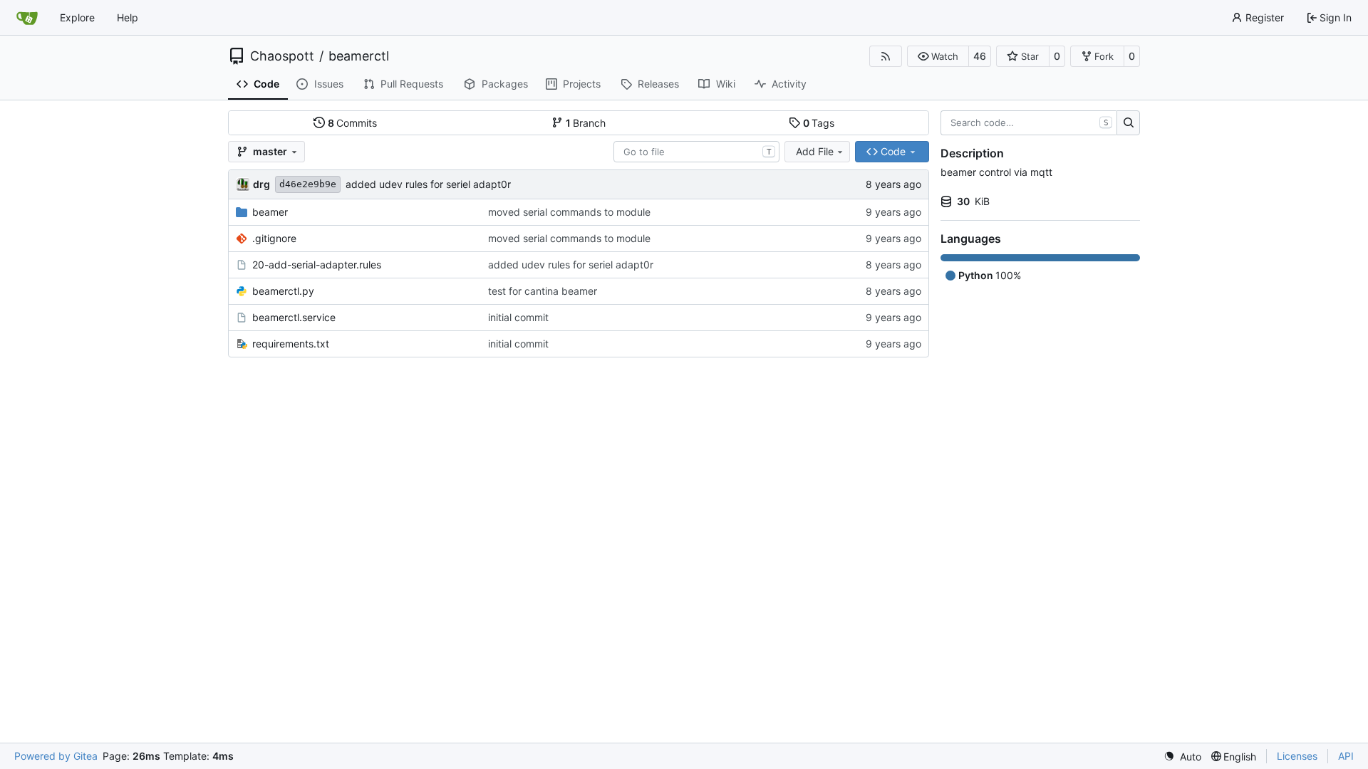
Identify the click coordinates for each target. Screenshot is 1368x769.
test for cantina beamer (542, 291)
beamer (270, 212)
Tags (819, 123)
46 (979, 56)
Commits (353, 123)
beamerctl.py (283, 291)
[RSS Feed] (885, 56)
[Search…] (1128, 123)
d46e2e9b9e (307, 184)
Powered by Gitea (56, 756)
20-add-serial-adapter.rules (316, 264)
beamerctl (358, 56)
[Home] (27, 18)
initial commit (518, 317)
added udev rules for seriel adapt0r (428, 184)
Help (127, 17)
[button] (938, 56)
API (1346, 756)
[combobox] (696, 151)
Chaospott (282, 56)
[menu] (1182, 756)
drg (261, 184)
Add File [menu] (815, 151)
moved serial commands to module (569, 212)
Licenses (1297, 756)
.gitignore (274, 238)
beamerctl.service (294, 317)
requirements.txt (290, 344)
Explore (77, 17)
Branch (586, 123)
